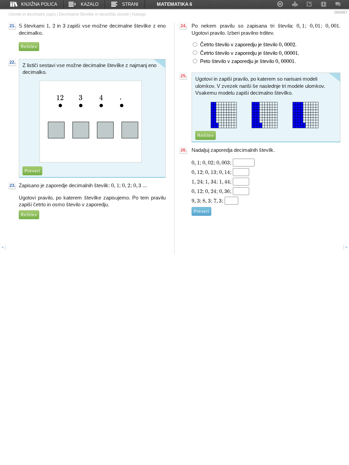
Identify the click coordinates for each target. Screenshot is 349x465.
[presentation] (47, 26)
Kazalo (89, 4)
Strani (130, 4)
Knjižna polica (39, 4)
